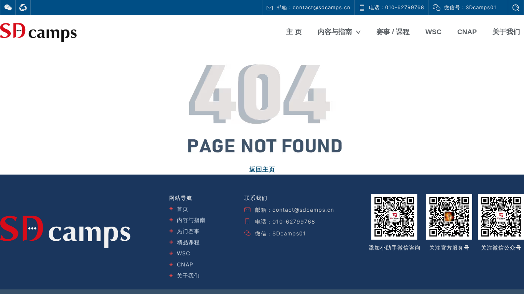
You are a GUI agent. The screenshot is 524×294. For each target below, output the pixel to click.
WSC (433, 32)
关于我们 (506, 32)
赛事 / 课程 (393, 32)
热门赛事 (188, 231)
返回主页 (262, 169)
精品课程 (188, 242)
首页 (182, 209)
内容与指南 (335, 32)
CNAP (467, 32)
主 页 (294, 32)
